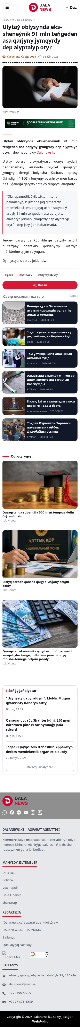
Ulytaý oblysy (49, 275)
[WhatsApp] (4, 812)
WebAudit (40, 1021)
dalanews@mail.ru (22, 984)
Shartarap (9, 902)
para (10, 275)
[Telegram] (19, 812)
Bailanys (8, 937)
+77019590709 (20, 993)
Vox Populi (10, 887)
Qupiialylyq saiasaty (17, 945)
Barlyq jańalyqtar (40, 767)
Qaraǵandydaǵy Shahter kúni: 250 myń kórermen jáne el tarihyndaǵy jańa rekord (38, 725)
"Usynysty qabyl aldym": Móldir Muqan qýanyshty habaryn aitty (38, 700)
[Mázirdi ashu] (7, 7)
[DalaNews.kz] (15, 801)
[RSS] (40, 812)
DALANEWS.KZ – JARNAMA (21, 930)
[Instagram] (33, 812)
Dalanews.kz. (46, 152)
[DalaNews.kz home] (40, 7)
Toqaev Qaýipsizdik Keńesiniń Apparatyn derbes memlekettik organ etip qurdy (39, 749)
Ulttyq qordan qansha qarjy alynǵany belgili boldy (35, 584)
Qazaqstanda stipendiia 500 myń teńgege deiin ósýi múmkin (38, 514)
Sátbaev (26, 275)
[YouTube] (26, 812)
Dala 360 (9, 873)
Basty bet (8, 20)
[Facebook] (12, 812)
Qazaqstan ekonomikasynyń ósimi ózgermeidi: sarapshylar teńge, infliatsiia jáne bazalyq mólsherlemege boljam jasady (37, 655)
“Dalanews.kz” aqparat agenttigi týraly (30, 922)
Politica (7, 880)
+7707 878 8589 (21, 1001)
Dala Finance (25, 20)
